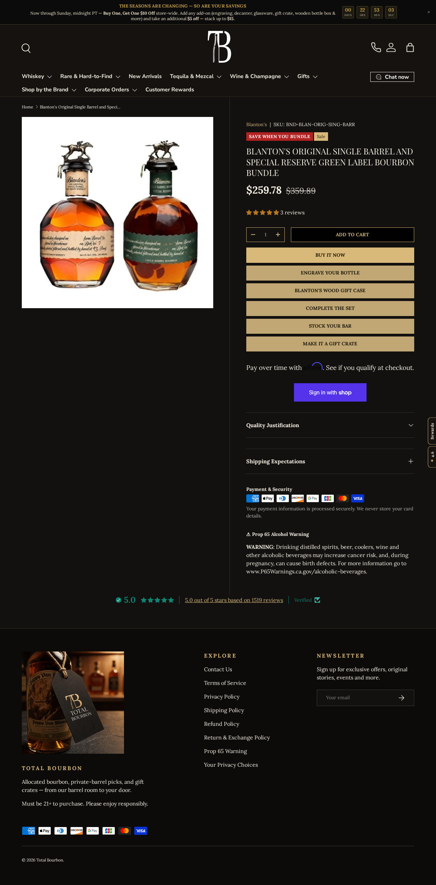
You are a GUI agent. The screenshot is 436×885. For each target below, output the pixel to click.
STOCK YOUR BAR (330, 326)
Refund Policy (221, 723)
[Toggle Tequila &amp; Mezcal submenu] (219, 77)
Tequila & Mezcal (192, 76)
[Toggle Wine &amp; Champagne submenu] (286, 77)
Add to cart (352, 234)
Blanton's (256, 124)
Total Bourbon (49, 859)
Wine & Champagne (255, 76)
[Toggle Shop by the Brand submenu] (74, 90)
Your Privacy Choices (231, 764)
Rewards (432, 430)
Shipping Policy (224, 710)
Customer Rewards (169, 89)
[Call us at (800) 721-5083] (376, 47)
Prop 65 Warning (225, 751)
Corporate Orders (107, 89)
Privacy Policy (221, 696)
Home (27, 106)
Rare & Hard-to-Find (86, 76)
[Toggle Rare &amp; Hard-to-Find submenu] (118, 77)
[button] (410, 47)
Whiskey (33, 76)
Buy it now (330, 255)
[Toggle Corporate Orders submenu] (134, 90)
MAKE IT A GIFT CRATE (330, 344)
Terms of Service (225, 682)
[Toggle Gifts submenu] (315, 77)
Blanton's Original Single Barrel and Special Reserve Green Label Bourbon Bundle (81, 106)
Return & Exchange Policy (237, 737)
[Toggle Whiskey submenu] (49, 77)
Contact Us (218, 669)
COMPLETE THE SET (330, 308)
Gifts (303, 76)
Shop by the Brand (45, 89)
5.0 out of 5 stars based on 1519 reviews (234, 600)
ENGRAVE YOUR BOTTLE (330, 273)
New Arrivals (145, 76)
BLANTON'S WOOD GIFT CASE (330, 290)
